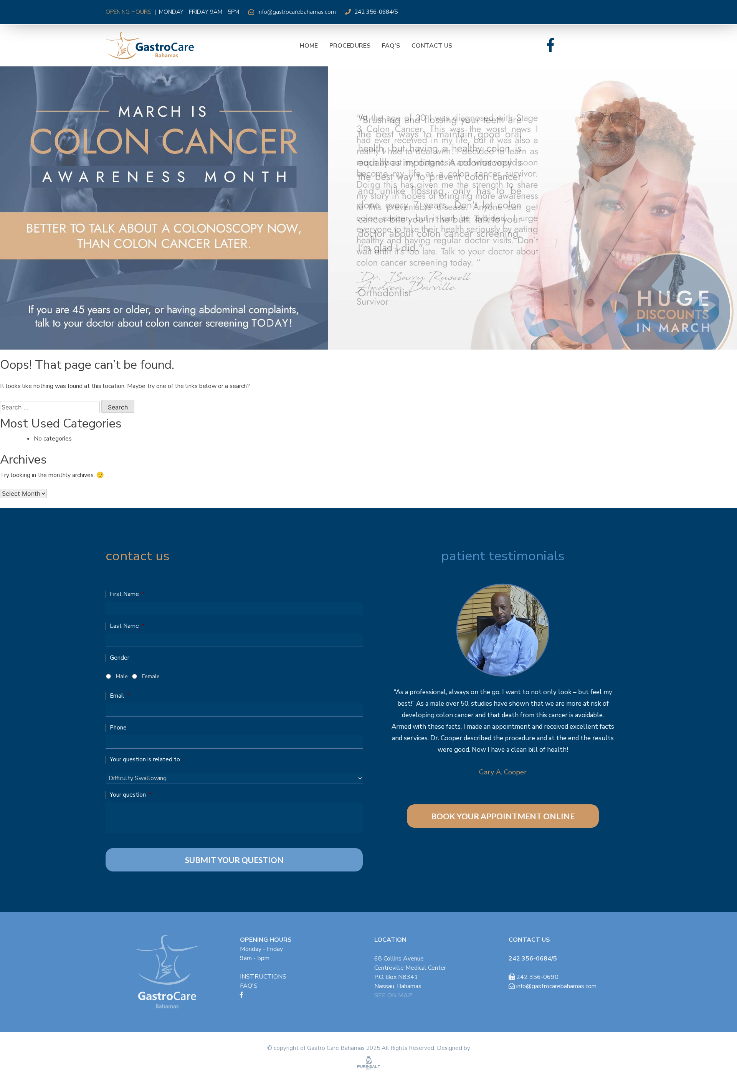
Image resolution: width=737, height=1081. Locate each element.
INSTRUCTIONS (263, 976)
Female (151, 676)
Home (309, 45)
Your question (131, 795)
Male (122, 676)
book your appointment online (503, 816)
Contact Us (431, 45)
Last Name (127, 626)
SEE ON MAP (393, 995)
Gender (119, 658)
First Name (127, 594)
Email (120, 696)
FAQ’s (391, 45)
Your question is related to (148, 759)
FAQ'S (249, 986)
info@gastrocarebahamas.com (297, 12)
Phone (118, 727)
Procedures (349, 45)
